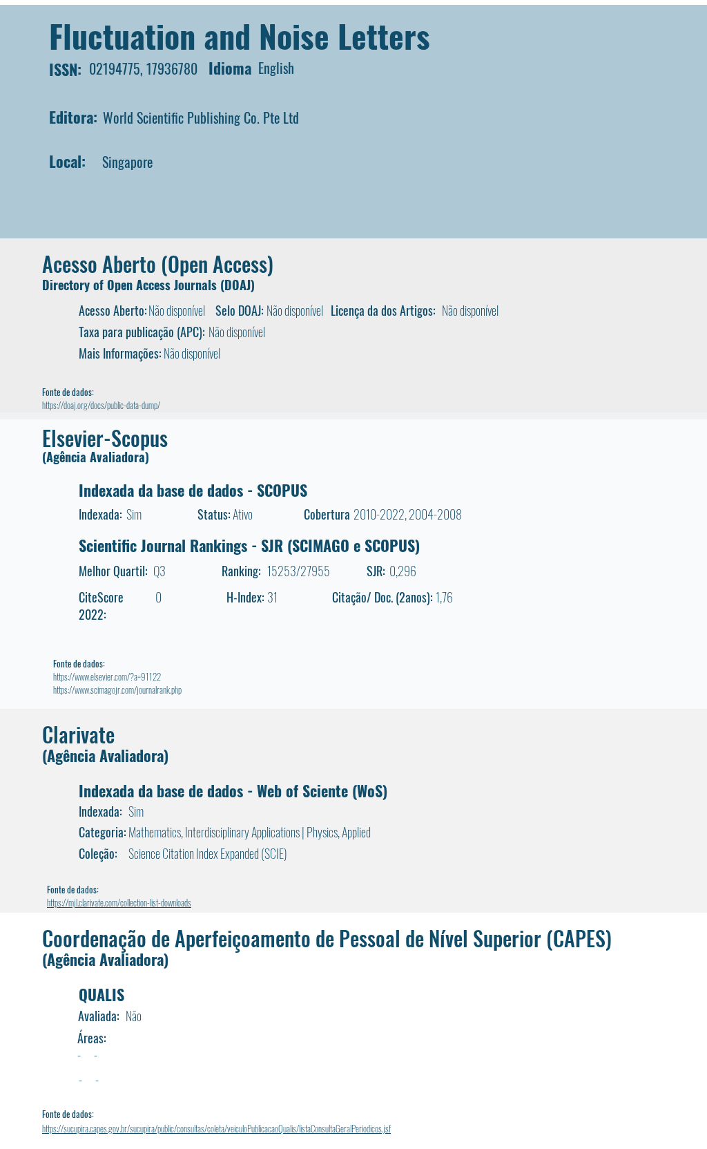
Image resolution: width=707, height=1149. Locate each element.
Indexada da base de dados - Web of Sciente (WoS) (233, 790)
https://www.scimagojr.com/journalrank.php (117, 689)
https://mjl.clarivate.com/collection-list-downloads (119, 902)
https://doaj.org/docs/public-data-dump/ (101, 405)
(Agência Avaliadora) (95, 457)
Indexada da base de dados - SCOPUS (193, 490)
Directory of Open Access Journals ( (133, 285)
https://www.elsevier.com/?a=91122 (107, 676)
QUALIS (101, 994)
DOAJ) (239, 285)
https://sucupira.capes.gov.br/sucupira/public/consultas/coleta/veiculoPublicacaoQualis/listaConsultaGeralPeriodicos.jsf (216, 1128)
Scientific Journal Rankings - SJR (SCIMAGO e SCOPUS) (249, 545)
